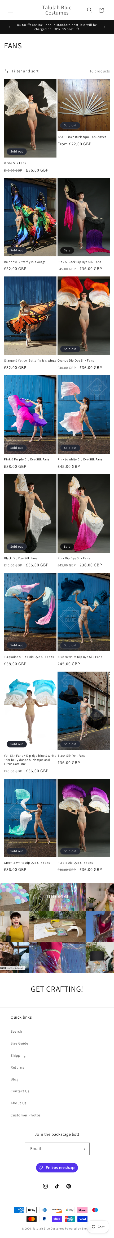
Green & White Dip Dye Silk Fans (27, 863)
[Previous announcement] (10, 27)
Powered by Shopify (78, 1228)
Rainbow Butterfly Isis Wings (25, 262)
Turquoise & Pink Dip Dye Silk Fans (29, 657)
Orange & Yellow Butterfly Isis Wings (30, 360)
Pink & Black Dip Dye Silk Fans (79, 262)
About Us (19, 1103)
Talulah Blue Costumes (48, 1228)
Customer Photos (26, 1115)
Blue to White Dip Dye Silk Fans (80, 657)
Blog (14, 1079)
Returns (17, 1067)
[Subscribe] (83, 1149)
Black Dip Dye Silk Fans (21, 558)
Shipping (18, 1055)
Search (16, 1031)
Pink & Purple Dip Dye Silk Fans (27, 459)
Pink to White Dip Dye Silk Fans (80, 459)
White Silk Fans (15, 163)
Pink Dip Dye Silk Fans (74, 558)
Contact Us (20, 1091)
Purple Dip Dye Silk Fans (75, 863)
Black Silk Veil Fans (71, 755)
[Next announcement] (104, 27)
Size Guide (19, 1043)
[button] (10, 10)
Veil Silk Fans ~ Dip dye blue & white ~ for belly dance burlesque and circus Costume (30, 760)
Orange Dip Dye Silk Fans (76, 360)
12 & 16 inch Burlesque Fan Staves (82, 137)
